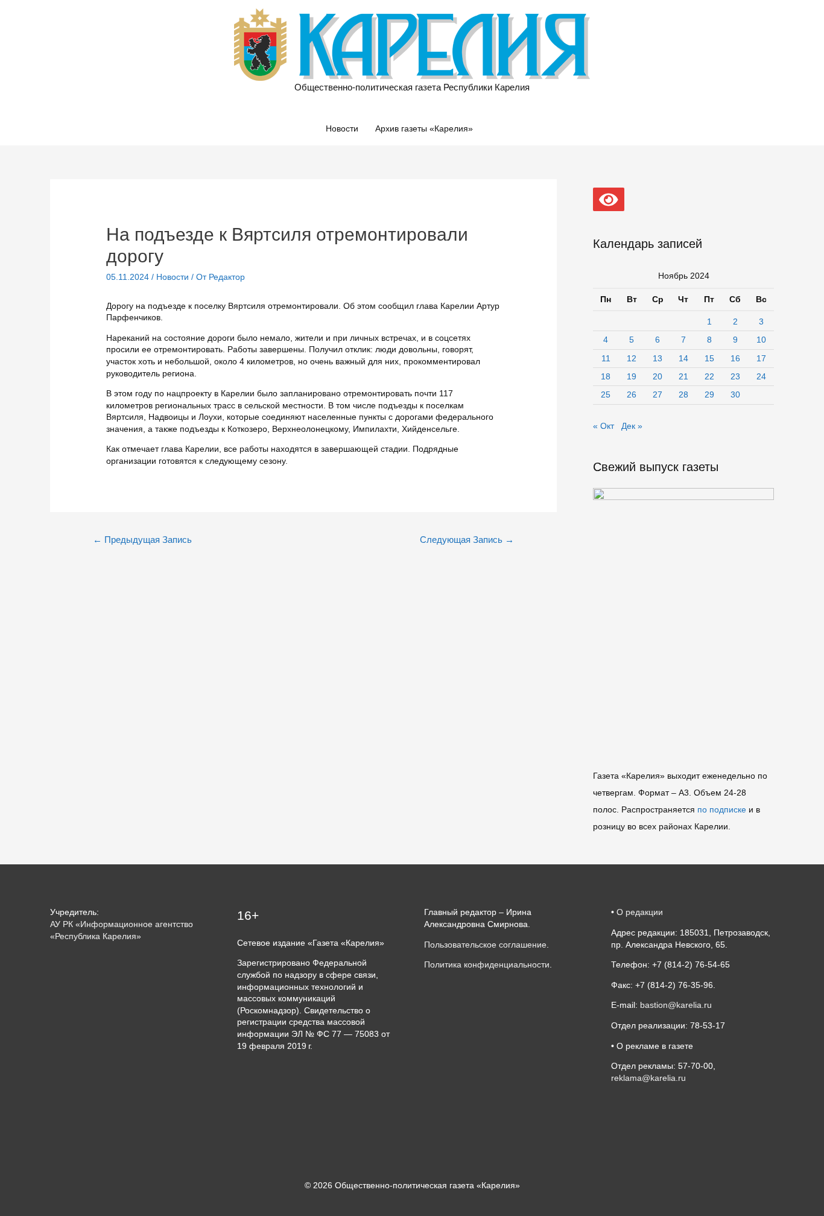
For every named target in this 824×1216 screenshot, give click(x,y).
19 (631, 376)
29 (709, 394)
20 (657, 376)
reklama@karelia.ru (648, 1078)
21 (683, 376)
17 (761, 358)
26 (631, 394)
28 (683, 394)
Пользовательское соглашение (485, 944)
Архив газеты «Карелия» (424, 128)
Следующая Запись (467, 539)
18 (605, 376)
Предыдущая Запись (142, 539)
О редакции (639, 912)
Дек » (631, 426)
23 (735, 376)
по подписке (721, 809)
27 (657, 394)
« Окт (603, 426)
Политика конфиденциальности (487, 964)
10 (761, 339)
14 (683, 358)
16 (735, 358)
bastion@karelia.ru (676, 1005)
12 (631, 358)
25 (605, 394)
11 (605, 358)
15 (709, 358)
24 (761, 376)
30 (735, 394)
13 (657, 358)
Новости (342, 128)
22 (709, 376)
